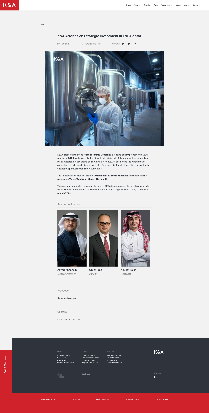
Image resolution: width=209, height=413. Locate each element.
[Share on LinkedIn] (123, 43)
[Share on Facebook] (135, 43)
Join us (186, 5)
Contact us (196, 5)
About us (137, 5)
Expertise (147, 5)
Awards (178, 5)
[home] (9, 5)
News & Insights (166, 5)
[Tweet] (129, 43)
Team (156, 5)
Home (128, 5)
